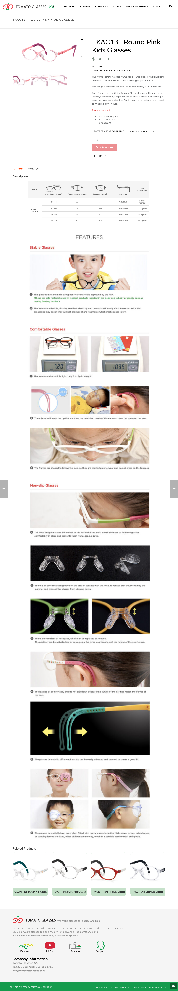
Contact (157, 6)
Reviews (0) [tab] (33, 169)
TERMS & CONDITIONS (120, 987)
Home (99, 26)
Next (81, 57)
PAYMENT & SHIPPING (158, 987)
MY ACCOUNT (102, 987)
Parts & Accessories (137, 6)
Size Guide (85, 6)
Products (69, 6)
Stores (117, 6)
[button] (82, 39)
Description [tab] (19, 169)
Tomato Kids (110, 26)
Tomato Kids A (124, 26)
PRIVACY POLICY (139, 987)
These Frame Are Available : (109, 131)
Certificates (101, 6)
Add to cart (106, 148)
